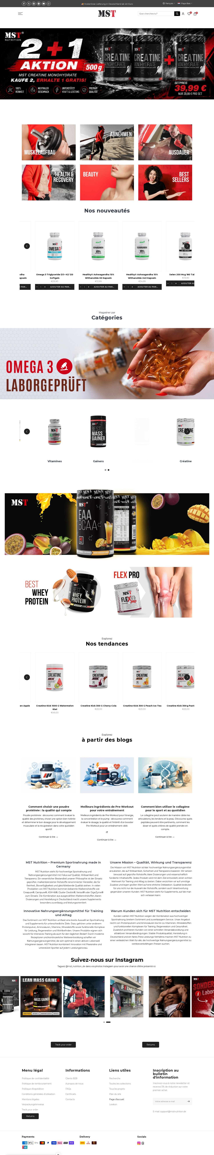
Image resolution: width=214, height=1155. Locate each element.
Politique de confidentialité (35, 1078)
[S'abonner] (188, 1101)
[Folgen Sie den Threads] (142, 1143)
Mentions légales (30, 1099)
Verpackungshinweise (33, 1104)
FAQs (68, 1089)
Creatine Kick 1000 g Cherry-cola (82, 705)
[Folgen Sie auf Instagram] (138, 1143)
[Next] (187, 246)
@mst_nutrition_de (75, 966)
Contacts (70, 1099)
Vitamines (169, 461)
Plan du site (115, 1094)
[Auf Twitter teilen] (29, 4)
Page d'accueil (116, 1099)
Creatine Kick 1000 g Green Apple (126, 705)
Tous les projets (117, 1089)
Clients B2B (71, 1078)
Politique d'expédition (33, 1089)
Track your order (63, 1044)
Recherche (114, 1078)
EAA (81, 461)
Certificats (71, 1094)
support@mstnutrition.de (173, 1111)
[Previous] (27, 246)
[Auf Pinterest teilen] (34, 4)
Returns (151, 1044)
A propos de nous (74, 1083)
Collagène (125, 461)
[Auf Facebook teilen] (24, 4)
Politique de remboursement (37, 1083)
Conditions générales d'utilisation (38, 1094)
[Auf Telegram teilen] (39, 4)
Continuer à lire (47, 837)
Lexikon (113, 1104)
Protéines (37, 461)
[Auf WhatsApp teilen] (49, 4)
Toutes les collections (120, 1083)
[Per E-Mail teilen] (44, 4)
